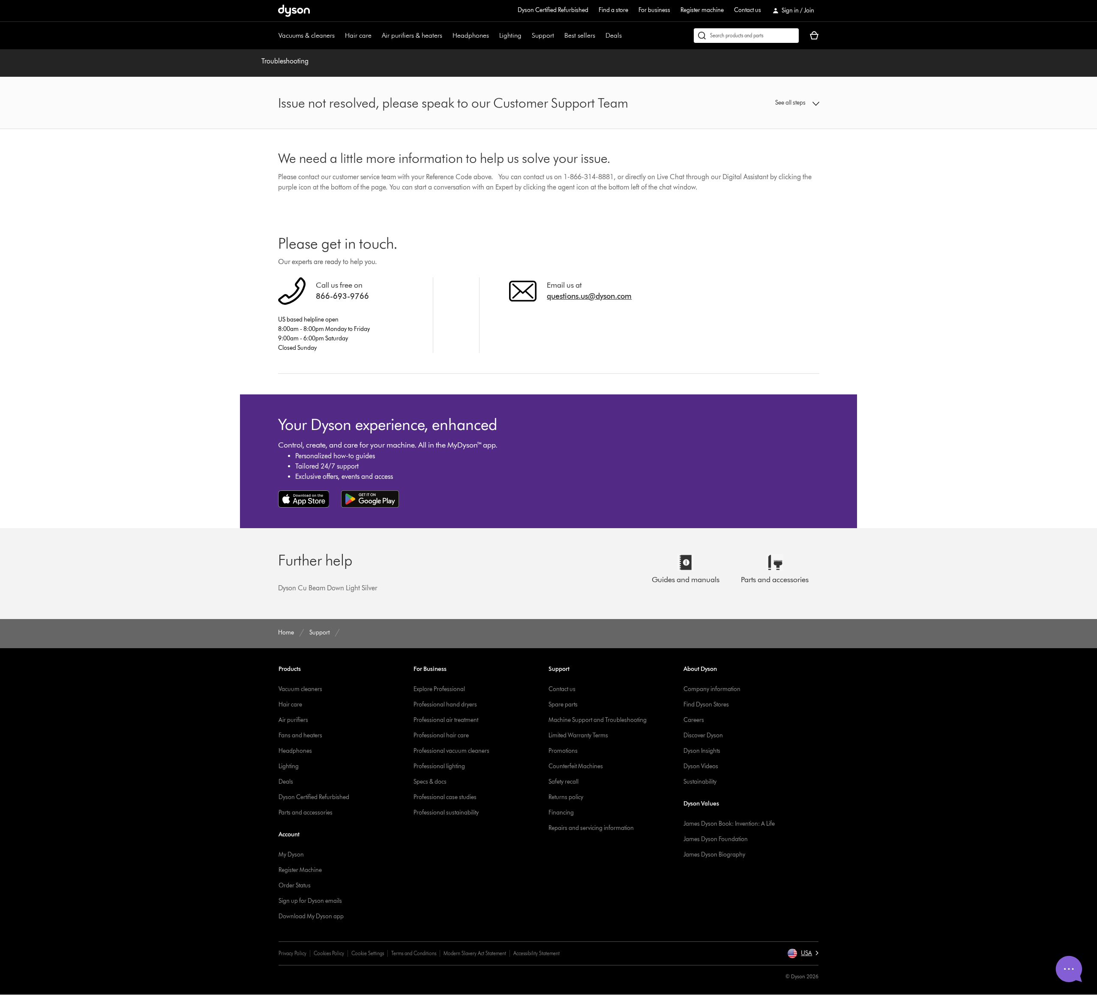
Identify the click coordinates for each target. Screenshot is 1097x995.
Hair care (358, 35)
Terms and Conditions (413, 953)
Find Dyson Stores (706, 704)
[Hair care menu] (376, 35)
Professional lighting (439, 766)
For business (654, 10)
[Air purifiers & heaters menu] (446, 35)
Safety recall (563, 781)
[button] (756, 103)
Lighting (510, 35)
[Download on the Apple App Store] (304, 499)
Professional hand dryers (445, 704)
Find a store (613, 10)
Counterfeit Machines (575, 766)
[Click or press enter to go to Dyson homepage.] (294, 11)
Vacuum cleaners (300, 689)
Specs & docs (430, 781)
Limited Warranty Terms (578, 735)
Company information (711, 689)
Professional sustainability (446, 812)
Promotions (563, 751)
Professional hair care (441, 735)
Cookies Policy (329, 953)
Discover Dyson (703, 735)
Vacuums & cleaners (307, 35)
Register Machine (300, 870)
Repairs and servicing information (591, 828)
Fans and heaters (300, 735)
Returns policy (565, 797)
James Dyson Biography (714, 854)
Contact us (747, 10)
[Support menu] (558, 35)
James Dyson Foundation (715, 839)
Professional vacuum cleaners (451, 751)
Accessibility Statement (536, 953)
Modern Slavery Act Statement (475, 953)
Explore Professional (439, 689)
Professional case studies (445, 797)
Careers (693, 720)
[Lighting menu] (526, 35)
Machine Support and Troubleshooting (597, 720)
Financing (561, 812)
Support (543, 35)
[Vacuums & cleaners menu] (339, 35)
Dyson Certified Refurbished (553, 10)
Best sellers (579, 35)
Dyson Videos (700, 766)
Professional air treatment (446, 720)
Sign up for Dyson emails (310, 901)
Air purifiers (293, 720)
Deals (613, 35)
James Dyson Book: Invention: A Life (729, 823)
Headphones (471, 35)
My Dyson (291, 854)
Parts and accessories (306, 812)
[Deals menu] (626, 35)
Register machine (702, 10)
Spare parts (563, 704)
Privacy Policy (292, 953)
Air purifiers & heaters (412, 35)
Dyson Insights (701, 751)
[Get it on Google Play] (370, 499)
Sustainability (699, 781)
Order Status (295, 885)
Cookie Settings (367, 953)
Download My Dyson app (311, 916)
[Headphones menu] (493, 35)
